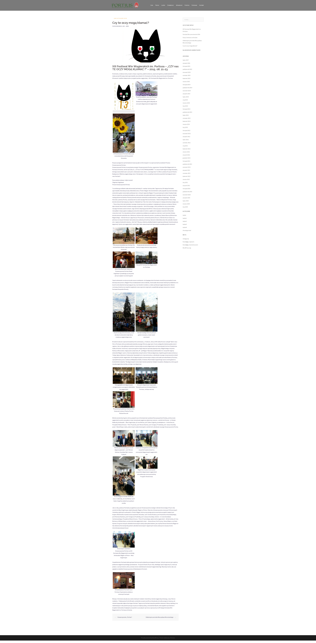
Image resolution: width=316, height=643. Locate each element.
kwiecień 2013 (186, 121)
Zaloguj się (186, 239)
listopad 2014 (186, 84)
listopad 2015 (186, 66)
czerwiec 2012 (186, 142)
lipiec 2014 (186, 97)
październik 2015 (187, 69)
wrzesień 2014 (187, 90)
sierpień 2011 (186, 170)
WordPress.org (187, 248)
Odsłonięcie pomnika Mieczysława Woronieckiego (159, 617)
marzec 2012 (186, 152)
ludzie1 (185, 218)
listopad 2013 (186, 109)
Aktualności (179, 5)
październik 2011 (187, 164)
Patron (157, 5)
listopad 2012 (186, 130)
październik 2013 (187, 112)
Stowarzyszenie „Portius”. (125, 617)
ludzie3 (185, 224)
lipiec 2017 (186, 60)
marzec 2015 (186, 81)
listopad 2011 (186, 161)
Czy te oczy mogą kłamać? (190, 46)
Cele (151, 5)
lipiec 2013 (186, 115)
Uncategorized (120, 18)
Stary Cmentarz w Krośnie (190, 37)
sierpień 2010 (186, 198)
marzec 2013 (186, 124)
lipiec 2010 (186, 201)
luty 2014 (185, 106)
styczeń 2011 (186, 185)
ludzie (184, 215)
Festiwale (194, 5)
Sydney (166, 638)
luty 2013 (185, 127)
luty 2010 (185, 207)
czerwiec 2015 (186, 75)
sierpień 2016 (186, 63)
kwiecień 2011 (186, 176)
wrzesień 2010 (187, 195)
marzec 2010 (186, 204)
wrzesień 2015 (187, 72)
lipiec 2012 (186, 139)
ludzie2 (185, 221)
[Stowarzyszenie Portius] (126, 5)
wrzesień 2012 (187, 133)
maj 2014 (185, 100)
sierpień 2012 (186, 136)
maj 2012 (185, 146)
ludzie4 (185, 227)
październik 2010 (187, 191)
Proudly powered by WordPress (149, 638)
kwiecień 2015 (186, 78)
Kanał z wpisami (188, 242)
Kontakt (201, 5)
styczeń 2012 (186, 155)
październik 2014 (187, 87)
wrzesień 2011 (187, 167)
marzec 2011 (186, 179)
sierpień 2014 (186, 94)
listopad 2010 (186, 188)
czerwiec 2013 (186, 118)
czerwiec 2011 (186, 173)
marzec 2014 (186, 103)
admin (127, 26)
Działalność (170, 5)
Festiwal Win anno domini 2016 (191, 34)
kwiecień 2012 (186, 149)
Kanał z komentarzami (190, 245)
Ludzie (163, 5)
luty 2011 (185, 182)
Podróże (187, 5)
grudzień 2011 (187, 158)
